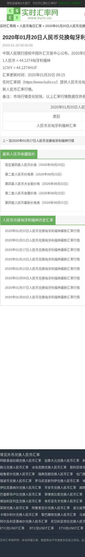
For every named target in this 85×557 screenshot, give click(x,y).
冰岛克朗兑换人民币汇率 (49, 467)
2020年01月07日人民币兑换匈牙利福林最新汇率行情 (42, 287)
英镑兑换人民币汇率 (14, 508)
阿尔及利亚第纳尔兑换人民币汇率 (24, 521)
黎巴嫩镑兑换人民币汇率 (58, 514)
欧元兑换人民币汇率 (14, 467)
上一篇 (7, 140)
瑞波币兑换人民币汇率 (16, 481)
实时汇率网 (8, 26)
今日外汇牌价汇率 (42, 3)
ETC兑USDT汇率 (12, 528)
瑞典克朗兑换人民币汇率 (55, 474)
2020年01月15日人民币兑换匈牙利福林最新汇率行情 (42, 259)
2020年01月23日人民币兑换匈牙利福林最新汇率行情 (42, 231)
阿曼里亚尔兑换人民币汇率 (51, 508)
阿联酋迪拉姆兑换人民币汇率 (20, 460)
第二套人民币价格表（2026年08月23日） (34, 174)
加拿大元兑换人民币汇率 (61, 460)
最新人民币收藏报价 (18, 154)
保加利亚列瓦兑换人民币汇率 (20, 501)
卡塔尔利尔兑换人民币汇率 (19, 514)
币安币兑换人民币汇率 (60, 487)
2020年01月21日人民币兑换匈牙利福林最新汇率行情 (42, 240)
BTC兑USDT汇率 (41, 528)
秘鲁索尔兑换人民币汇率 (17, 474)
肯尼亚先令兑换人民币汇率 (63, 501)
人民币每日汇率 (30, 26)
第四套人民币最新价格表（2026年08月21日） (37, 202)
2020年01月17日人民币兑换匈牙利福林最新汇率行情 (42, 250)
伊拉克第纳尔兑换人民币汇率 (20, 487)
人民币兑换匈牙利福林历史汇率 (27, 220)
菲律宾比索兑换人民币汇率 (63, 494)
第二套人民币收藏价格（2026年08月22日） (36, 193)
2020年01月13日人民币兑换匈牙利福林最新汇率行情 (42, 268)
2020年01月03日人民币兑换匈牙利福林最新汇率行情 (42, 297)
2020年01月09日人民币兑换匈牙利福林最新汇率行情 (42, 278)
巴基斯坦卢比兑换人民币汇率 (20, 494)
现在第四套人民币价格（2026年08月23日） (36, 165)
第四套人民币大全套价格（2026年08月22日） (37, 184)
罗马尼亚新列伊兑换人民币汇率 (57, 481)
